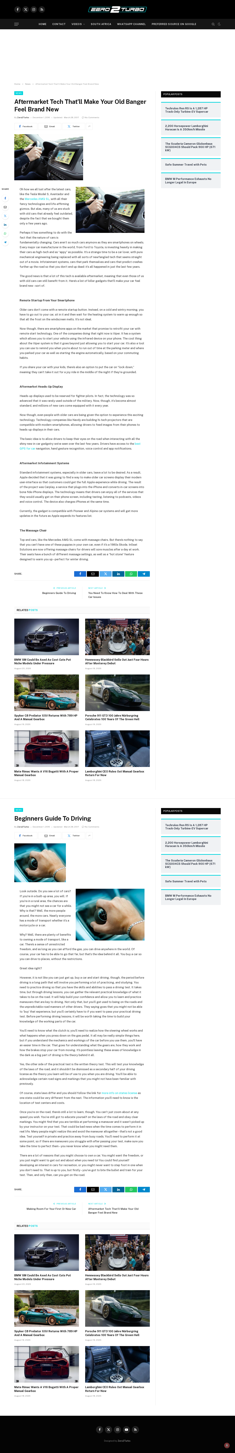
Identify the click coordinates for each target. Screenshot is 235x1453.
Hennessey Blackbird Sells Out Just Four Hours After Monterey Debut (117, 661)
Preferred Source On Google (174, 24)
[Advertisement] (117, 55)
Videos (77, 24)
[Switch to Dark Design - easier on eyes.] (219, 24)
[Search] (213, 24)
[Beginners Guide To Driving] (40, 881)
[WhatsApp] (5, 233)
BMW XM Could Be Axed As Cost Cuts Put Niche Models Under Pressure (42, 661)
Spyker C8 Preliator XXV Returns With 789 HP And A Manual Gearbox (45, 717)
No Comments (92, 117)
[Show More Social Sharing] (89, 126)
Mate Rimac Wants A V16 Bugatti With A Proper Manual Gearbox (46, 773)
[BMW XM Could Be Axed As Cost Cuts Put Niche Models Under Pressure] (46, 637)
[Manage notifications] (227, 1445)
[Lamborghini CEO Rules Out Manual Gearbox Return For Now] (117, 748)
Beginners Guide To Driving (59, 593)
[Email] (5, 207)
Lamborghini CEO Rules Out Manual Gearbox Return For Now (114, 773)
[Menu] (16, 24)
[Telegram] (5, 242)
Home (42, 24)
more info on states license (119, 1093)
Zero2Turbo (23, 117)
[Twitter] (5, 215)
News (19, 93)
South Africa (101, 24)
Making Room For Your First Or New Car (51, 1208)
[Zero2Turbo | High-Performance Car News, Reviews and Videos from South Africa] (117, 9)
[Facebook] (5, 198)
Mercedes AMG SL (37, 199)
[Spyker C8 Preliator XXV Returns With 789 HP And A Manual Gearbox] (46, 692)
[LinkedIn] (5, 224)
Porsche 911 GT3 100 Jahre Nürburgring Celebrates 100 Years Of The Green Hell (112, 717)
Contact (59, 24)
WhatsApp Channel (131, 24)
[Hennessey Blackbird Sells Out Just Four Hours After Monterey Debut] (117, 637)
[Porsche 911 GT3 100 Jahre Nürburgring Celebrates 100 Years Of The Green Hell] (117, 692)
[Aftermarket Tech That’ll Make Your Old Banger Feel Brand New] (48, 179)
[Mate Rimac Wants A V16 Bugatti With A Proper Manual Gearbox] (46, 748)
